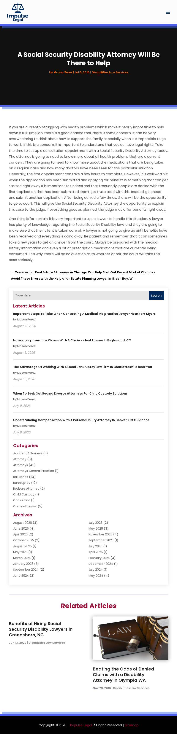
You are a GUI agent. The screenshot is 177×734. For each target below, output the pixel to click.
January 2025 (23, 564)
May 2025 (20, 552)
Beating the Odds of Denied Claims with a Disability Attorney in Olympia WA (123, 674)
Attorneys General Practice (33, 471)
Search (156, 295)
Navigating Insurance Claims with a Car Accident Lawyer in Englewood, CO (72, 340)
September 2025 (101, 540)
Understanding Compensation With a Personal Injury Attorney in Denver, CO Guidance (81, 420)
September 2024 (26, 569)
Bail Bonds (20, 477)
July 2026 (95, 523)
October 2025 (23, 540)
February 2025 (99, 558)
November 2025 (100, 534)
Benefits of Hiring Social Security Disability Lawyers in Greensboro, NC (41, 629)
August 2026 (22, 523)
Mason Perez (63, 72)
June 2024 (21, 575)
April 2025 (95, 552)
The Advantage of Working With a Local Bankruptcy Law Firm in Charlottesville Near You (82, 367)
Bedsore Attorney (26, 488)
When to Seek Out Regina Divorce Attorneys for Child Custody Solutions (70, 393)
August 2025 (22, 546)
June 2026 (21, 528)
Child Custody (23, 494)
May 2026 (95, 528)
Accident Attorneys (27, 453)
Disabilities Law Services (110, 72)
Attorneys (20, 465)
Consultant (21, 500)
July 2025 (95, 546)
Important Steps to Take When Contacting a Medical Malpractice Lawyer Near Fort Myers (84, 314)
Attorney (19, 459)
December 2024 (100, 564)
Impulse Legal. (81, 725)
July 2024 (95, 569)
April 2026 (20, 534)
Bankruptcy (21, 483)
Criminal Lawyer (25, 506)
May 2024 (95, 575)
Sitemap (132, 725)
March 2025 (22, 558)
